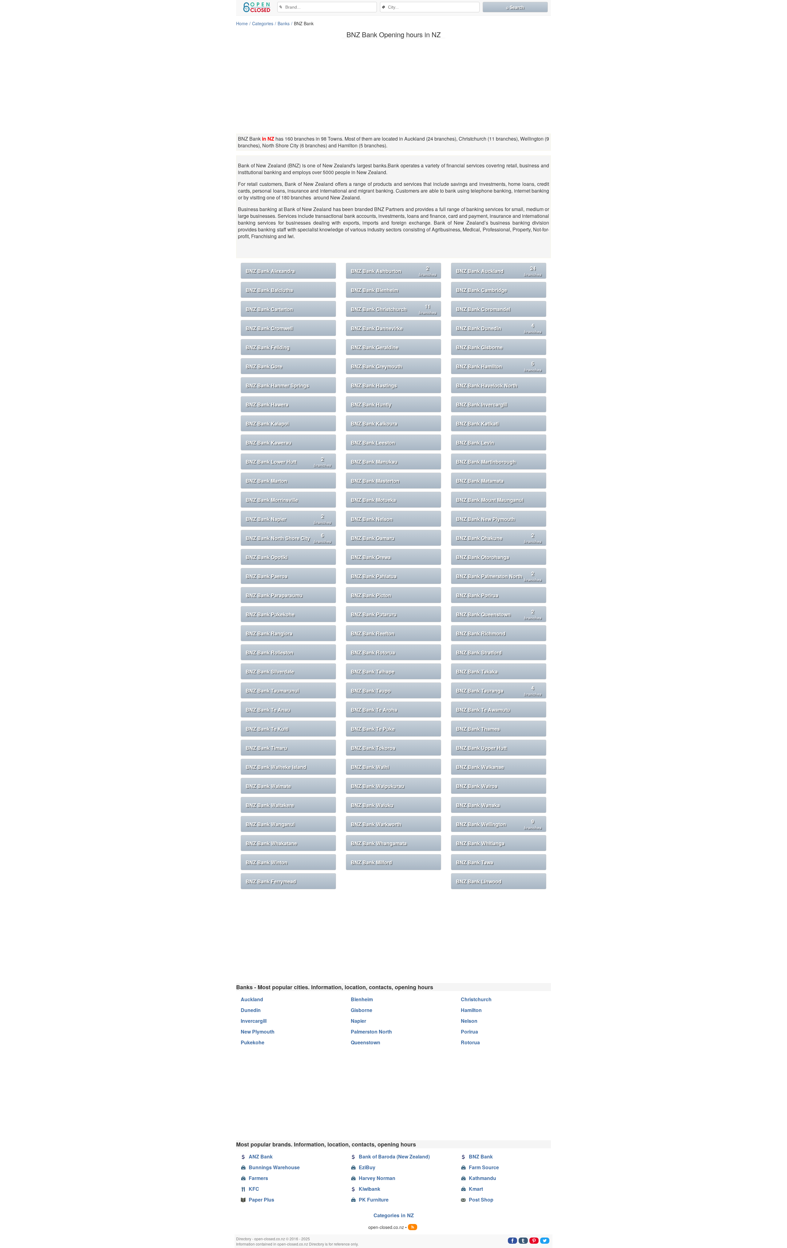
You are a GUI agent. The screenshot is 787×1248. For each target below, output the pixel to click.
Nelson (469, 1020)
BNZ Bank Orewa (371, 557)
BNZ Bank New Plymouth (485, 518)
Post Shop (481, 1199)
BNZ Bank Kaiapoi (267, 423)
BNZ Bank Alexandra (270, 270)
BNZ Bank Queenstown (498, 614)
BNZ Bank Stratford (479, 652)
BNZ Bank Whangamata (379, 843)
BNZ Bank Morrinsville (272, 499)
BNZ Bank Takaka (477, 671)
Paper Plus (261, 1199)
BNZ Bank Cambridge (481, 290)
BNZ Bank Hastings (374, 385)
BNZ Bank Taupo (371, 690)
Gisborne (361, 1010)
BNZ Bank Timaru (266, 747)
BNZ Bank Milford (371, 862)
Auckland (252, 999)
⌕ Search (515, 7)
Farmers (258, 1178)
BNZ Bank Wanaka (478, 805)
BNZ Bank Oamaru (372, 538)
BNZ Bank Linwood (478, 881)
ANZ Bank (261, 1156)
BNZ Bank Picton (371, 595)
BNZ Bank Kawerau (268, 442)
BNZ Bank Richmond (480, 633)
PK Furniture (374, 1199)
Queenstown (365, 1042)
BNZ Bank (481, 1156)
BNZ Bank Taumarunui (272, 690)
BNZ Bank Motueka (373, 499)
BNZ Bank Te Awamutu (483, 709)
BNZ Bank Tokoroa (373, 747)
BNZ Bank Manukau (374, 461)
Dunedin (251, 1010)
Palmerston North (371, 1031)
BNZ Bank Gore (264, 366)
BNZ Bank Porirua (477, 595)
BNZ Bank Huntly (371, 404)
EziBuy (367, 1167)
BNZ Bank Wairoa (476, 786)
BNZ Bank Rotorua (373, 652)
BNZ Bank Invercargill (481, 404)
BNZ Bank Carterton (269, 309)
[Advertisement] (393, 86)
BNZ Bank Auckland (498, 271)
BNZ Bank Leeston (373, 442)
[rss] (412, 1227)
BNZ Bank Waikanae (480, 766)
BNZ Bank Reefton (372, 633)
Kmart (476, 1188)
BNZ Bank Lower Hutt (288, 461)
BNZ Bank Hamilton (498, 366)
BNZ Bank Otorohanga (482, 557)
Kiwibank (369, 1188)
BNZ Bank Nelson (372, 518)
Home (242, 23)
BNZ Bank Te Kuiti (267, 728)
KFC (254, 1188)
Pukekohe (252, 1042)
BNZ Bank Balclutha (269, 290)
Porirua (469, 1031)
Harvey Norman (377, 1178)
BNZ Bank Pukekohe (270, 614)
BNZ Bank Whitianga (480, 843)
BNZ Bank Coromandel (483, 309)
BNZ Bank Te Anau (268, 709)
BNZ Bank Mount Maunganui (489, 499)
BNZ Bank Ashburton (393, 271)
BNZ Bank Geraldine (374, 347)
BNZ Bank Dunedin (498, 328)
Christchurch (476, 999)
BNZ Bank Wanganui (270, 824)
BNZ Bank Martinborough (486, 461)
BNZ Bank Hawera (267, 404)
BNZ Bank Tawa (474, 862)
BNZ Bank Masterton (375, 480)
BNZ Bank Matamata (480, 480)
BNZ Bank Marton (266, 480)
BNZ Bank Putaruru (374, 614)
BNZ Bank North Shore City (288, 538)
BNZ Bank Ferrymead (271, 881)
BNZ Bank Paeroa (266, 576)
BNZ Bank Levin (475, 442)
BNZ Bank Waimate (268, 786)
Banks (284, 23)
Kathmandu (482, 1178)
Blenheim (362, 999)
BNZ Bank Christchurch (393, 309)
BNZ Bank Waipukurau (377, 786)
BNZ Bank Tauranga (498, 690)
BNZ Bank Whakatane (271, 843)
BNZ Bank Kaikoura (374, 423)
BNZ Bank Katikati (477, 423)
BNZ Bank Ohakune (498, 538)
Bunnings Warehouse (274, 1167)
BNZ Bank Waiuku (372, 805)
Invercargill (254, 1020)
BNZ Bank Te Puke (373, 728)
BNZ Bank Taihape (372, 671)
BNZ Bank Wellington (498, 824)
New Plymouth (258, 1031)
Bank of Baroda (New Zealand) (394, 1156)
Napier (358, 1020)
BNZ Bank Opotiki (266, 557)
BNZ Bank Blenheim (374, 290)
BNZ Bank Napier (288, 519)
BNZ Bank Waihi (370, 766)
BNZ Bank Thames (478, 728)
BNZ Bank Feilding (268, 347)
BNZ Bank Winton (266, 862)
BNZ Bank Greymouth (376, 366)
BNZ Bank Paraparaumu (274, 595)
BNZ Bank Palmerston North (498, 576)
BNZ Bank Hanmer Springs (277, 385)
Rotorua (470, 1042)
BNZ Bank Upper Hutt (481, 747)
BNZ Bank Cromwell (269, 328)
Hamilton (471, 1010)
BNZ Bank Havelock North (486, 385)
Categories (262, 23)
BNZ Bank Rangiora (269, 633)
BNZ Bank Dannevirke (377, 328)
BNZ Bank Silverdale (270, 671)
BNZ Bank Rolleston (269, 652)
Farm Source (484, 1167)
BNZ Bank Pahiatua (374, 576)
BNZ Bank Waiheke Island (276, 766)
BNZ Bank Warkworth (376, 824)
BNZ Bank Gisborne (479, 347)
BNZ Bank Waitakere (270, 805)
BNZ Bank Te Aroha (374, 709)
